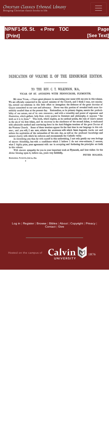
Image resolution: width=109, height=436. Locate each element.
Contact (50, 226)
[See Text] (98, 35)
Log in (16, 223)
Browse (42, 223)
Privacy (90, 223)
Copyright (76, 223)
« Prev (47, 29)
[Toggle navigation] (98, 8)
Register (28, 223)
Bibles (53, 223)
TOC (64, 29)
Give (61, 226)
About (64, 223)
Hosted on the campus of (25, 252)
